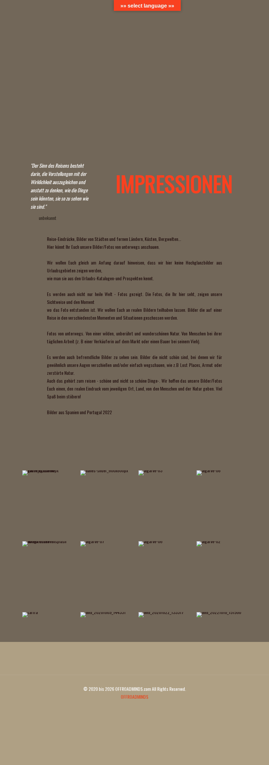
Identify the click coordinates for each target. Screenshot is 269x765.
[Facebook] (121, 707)
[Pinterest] (138, 707)
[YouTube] (130, 707)
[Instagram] (147, 707)
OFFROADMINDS (134, 696)
